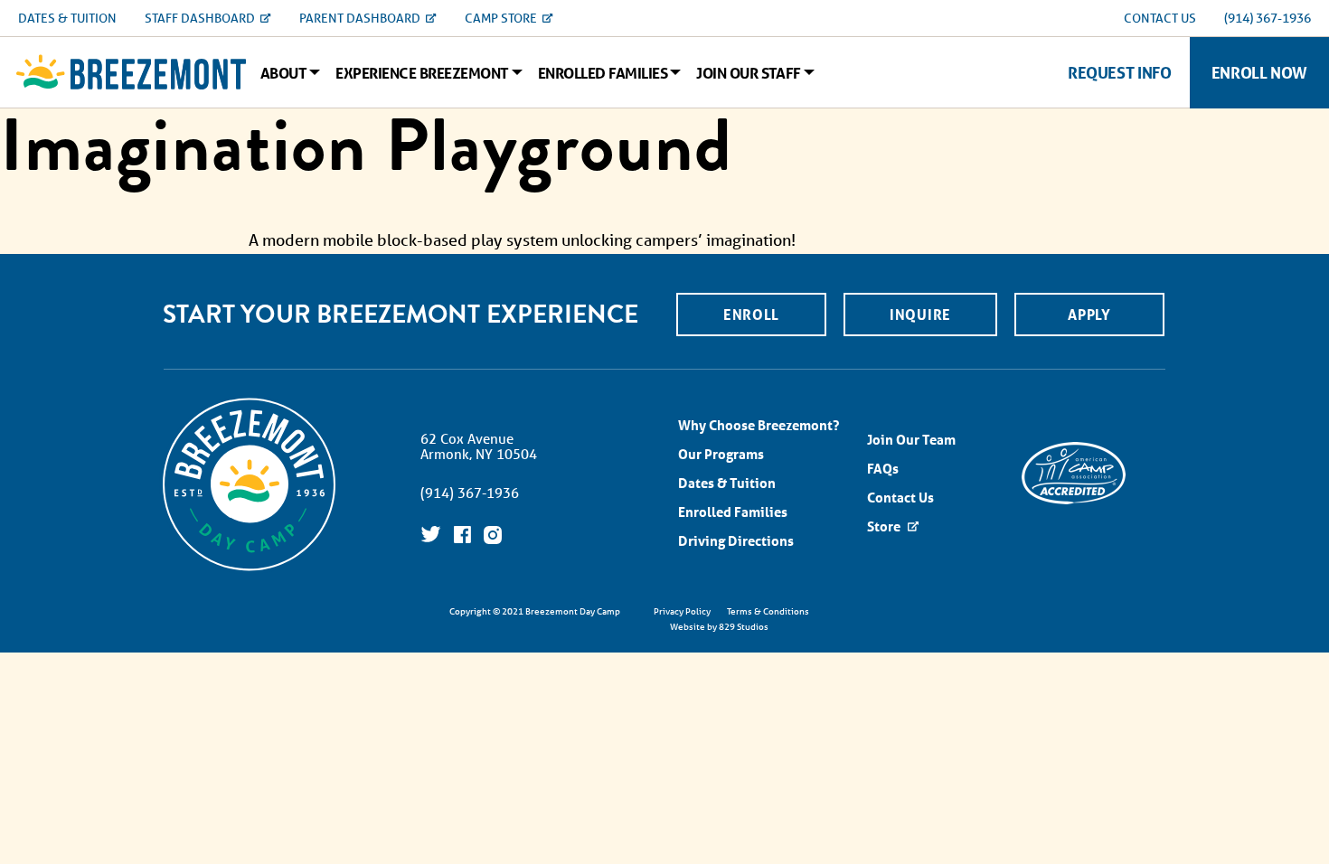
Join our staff (748, 73)
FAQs (883, 468)
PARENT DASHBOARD (361, 18)
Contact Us (900, 497)
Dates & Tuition (727, 483)
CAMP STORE (502, 18)
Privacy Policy (682, 611)
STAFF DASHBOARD (201, 18)
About (283, 73)
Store (885, 526)
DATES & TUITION (67, 18)
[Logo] (131, 72)
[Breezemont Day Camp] (249, 569)
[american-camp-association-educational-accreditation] (1074, 471)
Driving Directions (736, 541)
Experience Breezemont (421, 73)
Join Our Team (911, 439)
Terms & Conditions (768, 611)
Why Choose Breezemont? (758, 425)
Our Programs (721, 454)
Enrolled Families (602, 73)
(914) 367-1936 (1267, 18)
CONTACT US (1160, 18)
